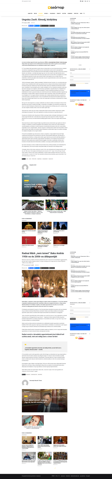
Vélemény (26, 181)
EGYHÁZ (46, 13)
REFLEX (35, 13)
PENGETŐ (59, 13)
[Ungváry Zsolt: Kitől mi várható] (29, 240)
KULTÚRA (64, 13)
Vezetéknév (72, 76)
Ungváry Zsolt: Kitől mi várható (28, 245)
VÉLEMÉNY (40, 13)
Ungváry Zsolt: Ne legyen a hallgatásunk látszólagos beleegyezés (43, 231)
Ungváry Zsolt (26, 22)
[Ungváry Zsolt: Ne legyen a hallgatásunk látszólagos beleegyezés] (45, 226)
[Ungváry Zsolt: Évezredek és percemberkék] (60, 226)
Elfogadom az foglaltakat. (79, 83)
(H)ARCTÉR (30, 13)
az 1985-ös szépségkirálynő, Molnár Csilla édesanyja (55, 62)
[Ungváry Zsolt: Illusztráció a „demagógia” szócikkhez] (45, 240)
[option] (44, 185)
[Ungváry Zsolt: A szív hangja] (60, 240)
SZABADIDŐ (70, 13)
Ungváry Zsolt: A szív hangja (58, 245)
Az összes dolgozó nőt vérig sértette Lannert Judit (35, 187)
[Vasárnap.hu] (56, 7)
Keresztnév (71, 79)
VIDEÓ (81, 13)
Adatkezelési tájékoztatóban (80, 83)
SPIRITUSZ (76, 13)
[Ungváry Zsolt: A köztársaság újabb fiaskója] (29, 226)
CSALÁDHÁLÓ (52, 13)
